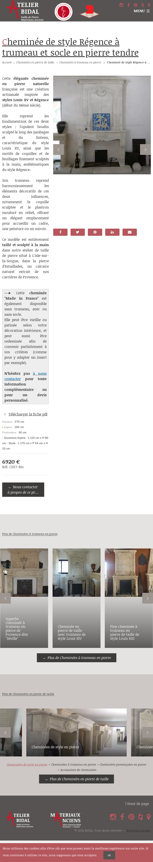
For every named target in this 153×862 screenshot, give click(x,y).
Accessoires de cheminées (78, 770)
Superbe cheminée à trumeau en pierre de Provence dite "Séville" (17, 628)
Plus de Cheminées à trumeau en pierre (79, 657)
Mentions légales (138, 830)
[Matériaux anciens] (72, 820)
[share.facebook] (60, 232)
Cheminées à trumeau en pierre (80, 62)
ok (109, 855)
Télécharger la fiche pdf (27, 414)
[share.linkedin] (112, 232)
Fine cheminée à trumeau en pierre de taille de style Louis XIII (124, 632)
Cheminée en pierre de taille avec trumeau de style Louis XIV (71, 632)
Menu (139, 10)
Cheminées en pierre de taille (35, 62)
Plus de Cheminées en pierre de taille (79, 779)
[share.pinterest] (95, 232)
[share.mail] (130, 232)
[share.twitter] (78, 232)
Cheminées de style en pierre (55, 747)
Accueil (6, 62)
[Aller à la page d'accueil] (25, 10)
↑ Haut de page (137, 803)
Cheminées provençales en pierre (123, 764)
